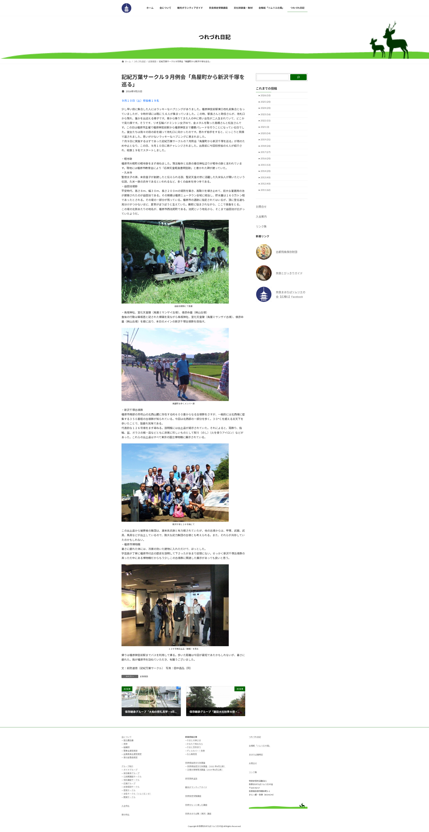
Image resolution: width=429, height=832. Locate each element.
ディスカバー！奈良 (196, 750)
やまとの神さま (194, 740)
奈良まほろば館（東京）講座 (198, 813)
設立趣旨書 (129, 740)
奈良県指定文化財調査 (195, 763)
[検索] (298, 77)
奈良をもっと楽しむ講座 (196, 805)
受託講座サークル (132, 780)
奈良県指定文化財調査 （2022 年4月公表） (206, 766)
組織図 (127, 747)
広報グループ (129, 783)
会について (126, 737)
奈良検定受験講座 (193, 796)
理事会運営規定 (131, 750)
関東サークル (130, 797)
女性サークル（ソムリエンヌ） (138, 793)
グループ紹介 (127, 766)
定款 (126, 743)
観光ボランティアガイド (196, 787)
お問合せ (261, 206)
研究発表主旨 (191, 778)
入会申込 (125, 806)
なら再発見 (192, 754)
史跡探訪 (144, 676)
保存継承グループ (131, 773)
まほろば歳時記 (256, 754)
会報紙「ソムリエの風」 (260, 745)
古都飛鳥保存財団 (286, 251)
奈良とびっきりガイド (289, 273)
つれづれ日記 (255, 737)
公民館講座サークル (133, 776)
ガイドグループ (130, 769)
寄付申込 (125, 814)
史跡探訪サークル (132, 787)
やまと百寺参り (194, 747)
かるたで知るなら (195, 743)
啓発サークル (130, 790)
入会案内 (261, 216)
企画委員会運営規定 (133, 754)
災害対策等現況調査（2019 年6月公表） (205, 769)
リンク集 (261, 226)
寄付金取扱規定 (131, 757)
